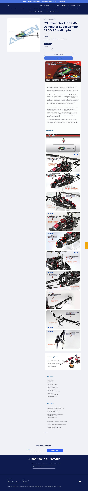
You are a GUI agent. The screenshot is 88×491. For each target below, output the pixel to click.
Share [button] (46, 432)
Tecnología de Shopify (19, 486)
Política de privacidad (39, 486)
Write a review (54, 450)
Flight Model (12, 486)
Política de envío (57, 486)
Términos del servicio (49, 486)
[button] (8, 5)
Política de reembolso (29, 486)
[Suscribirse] (54, 466)
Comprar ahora (58, 58)
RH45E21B (47, 43)
